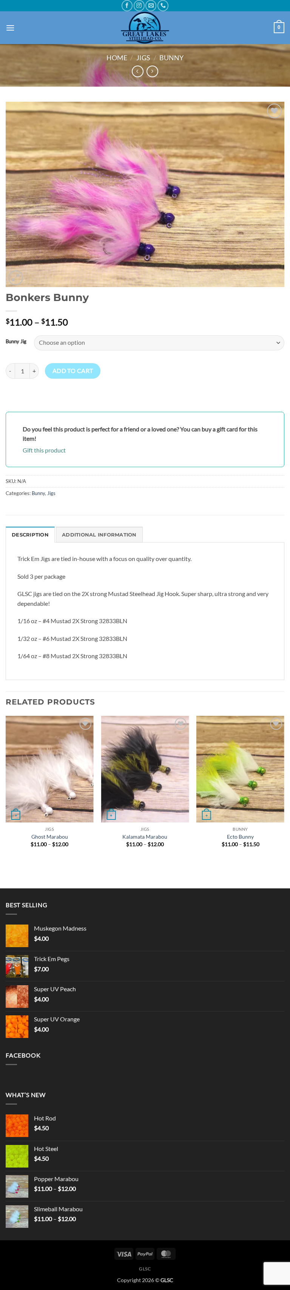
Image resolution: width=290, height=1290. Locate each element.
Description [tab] (30, 535)
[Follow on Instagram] (139, 5)
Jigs (143, 57)
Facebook (23, 1055)
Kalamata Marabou (144, 836)
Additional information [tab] (99, 535)
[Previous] (6, 788)
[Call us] (162, 5)
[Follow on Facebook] (127, 5)
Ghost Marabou (49, 836)
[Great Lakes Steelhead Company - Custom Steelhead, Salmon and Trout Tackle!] (145, 27)
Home (116, 57)
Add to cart (72, 370)
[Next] (284, 788)
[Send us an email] (150, 5)
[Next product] (137, 71)
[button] (10, 27)
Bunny (171, 57)
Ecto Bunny (240, 836)
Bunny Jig (16, 341)
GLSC (145, 1269)
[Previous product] (152, 71)
